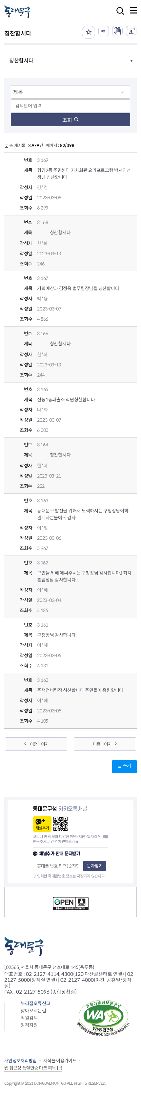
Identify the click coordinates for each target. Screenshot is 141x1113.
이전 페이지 (39, 744)
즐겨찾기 (88, 32)
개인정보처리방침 (20, 1061)
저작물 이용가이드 (59, 1061)
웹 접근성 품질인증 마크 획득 (30, 1068)
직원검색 (29, 1018)
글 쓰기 (124, 766)
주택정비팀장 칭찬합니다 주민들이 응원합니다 (80, 690)
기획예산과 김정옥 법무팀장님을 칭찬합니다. (78, 288)
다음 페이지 (102, 744)
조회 (67, 120)
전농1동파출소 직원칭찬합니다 (66, 400)
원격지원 (29, 1025)
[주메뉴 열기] (133, 10)
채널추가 (42, 828)
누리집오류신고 (35, 1003)
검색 (118, 15)
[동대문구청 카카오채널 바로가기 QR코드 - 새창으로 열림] (60, 823)
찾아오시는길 (33, 1011)
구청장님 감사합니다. (56, 635)
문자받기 (95, 866)
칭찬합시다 (59, 232)
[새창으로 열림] (117, 31)
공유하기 (103, 31)
